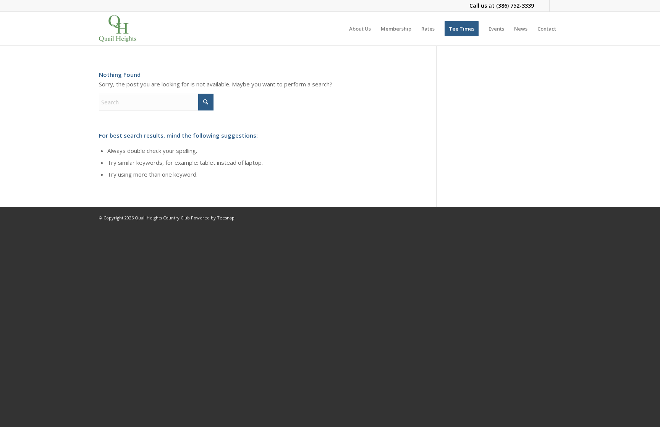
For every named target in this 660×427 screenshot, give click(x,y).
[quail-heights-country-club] (117, 28)
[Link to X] (555, 5)
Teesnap (226, 218)
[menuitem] (360, 28)
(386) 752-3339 (515, 5)
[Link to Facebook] (543, 5)
